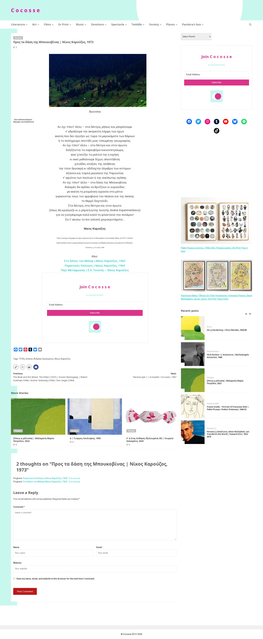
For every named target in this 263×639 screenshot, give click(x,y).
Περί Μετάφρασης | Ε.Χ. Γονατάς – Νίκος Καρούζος (95, 270)
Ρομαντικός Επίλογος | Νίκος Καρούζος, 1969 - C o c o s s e (51, 478)
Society (154, 24)
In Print (63, 24)
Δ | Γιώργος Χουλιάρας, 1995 (85, 438)
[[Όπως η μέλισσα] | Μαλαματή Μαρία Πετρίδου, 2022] (38, 416)
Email (99, 547)
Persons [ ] (211, 402)
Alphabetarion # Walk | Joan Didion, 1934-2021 (227, 434)
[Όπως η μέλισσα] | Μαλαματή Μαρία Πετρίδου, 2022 (33, 439)
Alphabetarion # (214, 429)
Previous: (50, 377)
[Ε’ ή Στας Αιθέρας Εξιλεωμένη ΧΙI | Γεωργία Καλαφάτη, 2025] (151, 416)
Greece (29, 359)
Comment (19, 507)
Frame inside (213, 377)
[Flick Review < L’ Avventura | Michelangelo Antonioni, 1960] (193, 328)
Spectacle (117, 24)
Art (34, 24)
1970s (22, 359)
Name (16, 547)
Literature (18, 24)
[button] (250, 24)
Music (80, 24)
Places (170, 24)
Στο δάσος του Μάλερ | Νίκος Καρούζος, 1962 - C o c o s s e (51, 481)
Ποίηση (18, 38)
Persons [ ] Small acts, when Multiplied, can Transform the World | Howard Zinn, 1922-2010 (228, 408)
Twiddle (137, 24)
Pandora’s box (191, 24)
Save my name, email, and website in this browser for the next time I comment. (55, 578)
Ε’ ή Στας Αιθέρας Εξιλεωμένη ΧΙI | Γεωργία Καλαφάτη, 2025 (149, 439)
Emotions (97, 24)
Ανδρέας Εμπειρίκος (43, 359)
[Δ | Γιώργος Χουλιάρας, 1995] (95, 416)
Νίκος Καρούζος (63, 359)
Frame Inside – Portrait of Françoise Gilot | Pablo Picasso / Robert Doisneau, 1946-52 (228, 382)
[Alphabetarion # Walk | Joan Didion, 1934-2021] (193, 432)
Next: (154, 375)
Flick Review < (213, 325)
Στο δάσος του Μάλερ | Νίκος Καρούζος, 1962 (94, 261)
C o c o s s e (25, 10)
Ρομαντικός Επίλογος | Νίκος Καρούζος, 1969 (95, 265)
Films (47, 24)
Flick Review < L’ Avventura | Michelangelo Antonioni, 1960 (228, 330)
